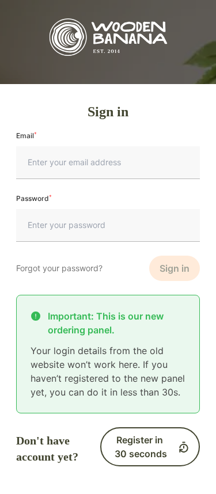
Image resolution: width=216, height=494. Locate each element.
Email (26, 135)
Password (34, 198)
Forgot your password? (59, 268)
